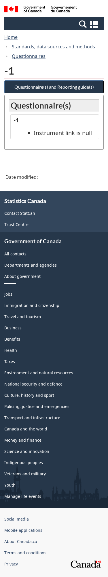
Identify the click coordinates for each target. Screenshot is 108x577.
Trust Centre (16, 224)
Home (11, 37)
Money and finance (22, 440)
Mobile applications (23, 530)
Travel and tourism (22, 316)
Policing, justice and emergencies (36, 406)
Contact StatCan (19, 213)
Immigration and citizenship (31, 305)
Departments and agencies (30, 265)
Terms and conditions (25, 552)
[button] (55, 24)
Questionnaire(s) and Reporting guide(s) (54, 87)
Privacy (11, 564)
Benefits (12, 339)
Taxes (9, 361)
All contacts (15, 254)
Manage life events (22, 496)
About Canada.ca (20, 541)
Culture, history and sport (29, 395)
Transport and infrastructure (32, 417)
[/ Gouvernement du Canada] (40, 10)
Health (10, 350)
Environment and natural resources (38, 372)
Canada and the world (25, 429)
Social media (16, 519)
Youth (10, 485)
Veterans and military (25, 474)
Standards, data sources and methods (53, 46)
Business (13, 328)
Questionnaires (29, 56)
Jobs (8, 294)
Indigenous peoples (23, 462)
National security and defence (33, 384)
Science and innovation (26, 451)
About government (22, 276)
